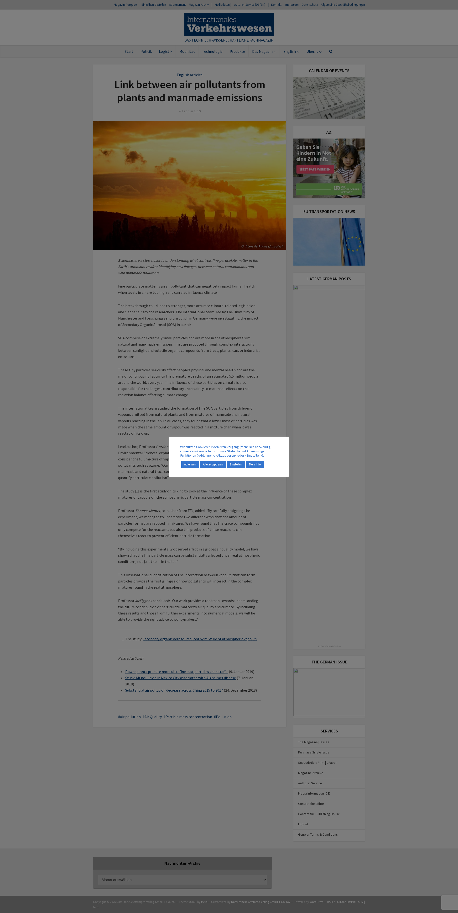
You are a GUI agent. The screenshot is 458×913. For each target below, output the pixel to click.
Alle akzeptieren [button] (213, 464)
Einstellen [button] (236, 464)
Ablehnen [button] (190, 464)
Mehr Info (255, 464)
